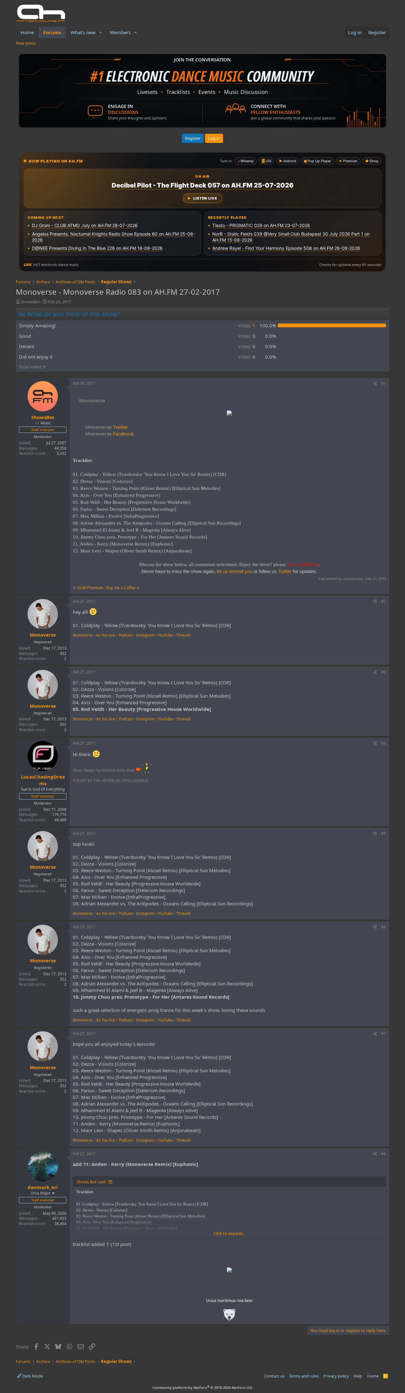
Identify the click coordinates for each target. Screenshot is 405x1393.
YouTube (165, 635)
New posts (26, 43)
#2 (383, 601)
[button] (100, 32)
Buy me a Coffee (120, 587)
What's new (83, 32)
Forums (52, 32)
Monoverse (83, 635)
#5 (383, 833)
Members (120, 32)
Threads (183, 635)
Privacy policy (336, 1376)
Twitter (106, 427)
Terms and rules (304, 1376)
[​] (229, 413)
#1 (383, 383)
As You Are (105, 635)
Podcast (126, 635)
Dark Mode (32, 1376)
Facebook (109, 433)
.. (229, 1316)
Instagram (145, 635)
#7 (383, 1033)
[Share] (375, 383)
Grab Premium (90, 587)
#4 (383, 743)
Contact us (274, 1376)
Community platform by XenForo (203, 1387)
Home (27, 32)
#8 (383, 1153)
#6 (383, 927)
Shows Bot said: (91, 1182)
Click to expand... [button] (229, 1233)
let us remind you (234, 571)
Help (357, 1376)
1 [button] (246, 325)
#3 (383, 672)
